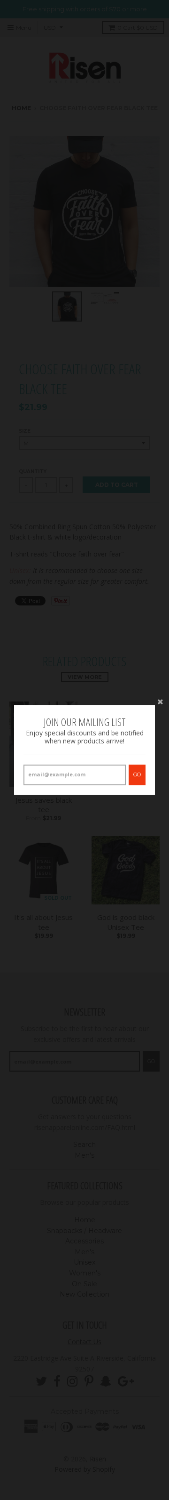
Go (137, 774)
